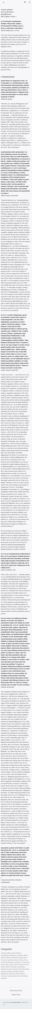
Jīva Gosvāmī (25, 962)
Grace (26, 960)
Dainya (16, 960)
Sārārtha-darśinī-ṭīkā (19, 969)
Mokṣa (3, 967)
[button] (25, 2)
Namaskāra (13, 967)
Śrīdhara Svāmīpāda (13, 971)
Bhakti (26, 955)
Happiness (11, 962)
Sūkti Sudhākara (20, 974)
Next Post (16, 994)
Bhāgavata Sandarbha (16, 955)
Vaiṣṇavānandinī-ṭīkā (14, 976)
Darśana (21, 960)
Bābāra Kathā (11, 953)
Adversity (3, 953)
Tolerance (4, 976)
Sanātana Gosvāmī (6, 969)
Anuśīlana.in (7, 1002)
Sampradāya (21, 967)
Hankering (4, 962)
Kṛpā (7, 964)
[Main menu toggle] (29, 2)
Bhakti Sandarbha (6, 957)
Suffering (11, 974)
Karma (3, 964)
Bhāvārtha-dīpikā (17, 957)
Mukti (7, 967)
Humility (17, 962)
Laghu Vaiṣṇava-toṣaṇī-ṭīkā (17, 964)
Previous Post (16, 990)
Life (27, 964)
